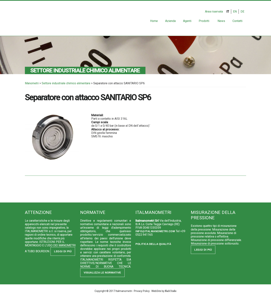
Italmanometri (37, 19)
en (235, 11)
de (242, 11)
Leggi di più (63, 251)
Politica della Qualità (153, 243)
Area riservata (214, 11)
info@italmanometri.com (155, 231)
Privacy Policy (142, 291)
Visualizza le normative (102, 272)
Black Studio (170, 291)
